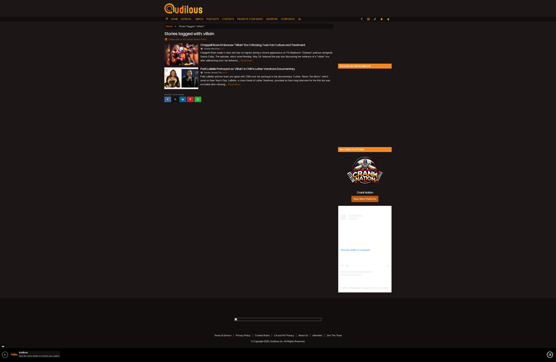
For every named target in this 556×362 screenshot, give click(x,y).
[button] (166, 19)
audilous (356, 288)
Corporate (288, 19)
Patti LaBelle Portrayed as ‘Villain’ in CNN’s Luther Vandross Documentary (247, 69)
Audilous (345, 288)
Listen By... (186, 19)
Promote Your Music (250, 19)
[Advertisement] (365, 42)
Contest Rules (262, 335)
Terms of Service (222, 335)
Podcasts (212, 19)
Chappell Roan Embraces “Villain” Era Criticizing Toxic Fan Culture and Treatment (252, 45)
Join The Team (334, 335)
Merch (199, 19)
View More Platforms (365, 199)
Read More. (247, 60)
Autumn (225, 73)
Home (174, 19)
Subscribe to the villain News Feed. (188, 39)
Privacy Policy (243, 335)
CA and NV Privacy (284, 335)
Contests (228, 19)
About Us (303, 335)
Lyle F (222, 49)
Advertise (272, 19)
